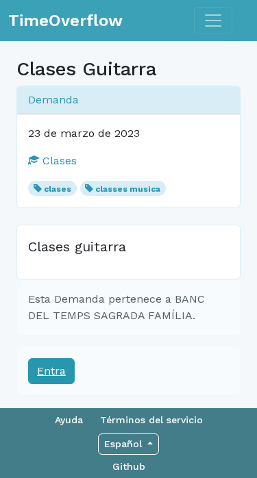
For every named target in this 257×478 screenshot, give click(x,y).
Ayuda (69, 419)
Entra (51, 370)
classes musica (127, 189)
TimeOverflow (65, 20)
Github (128, 466)
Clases (58, 160)
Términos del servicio (151, 419)
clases (57, 189)
